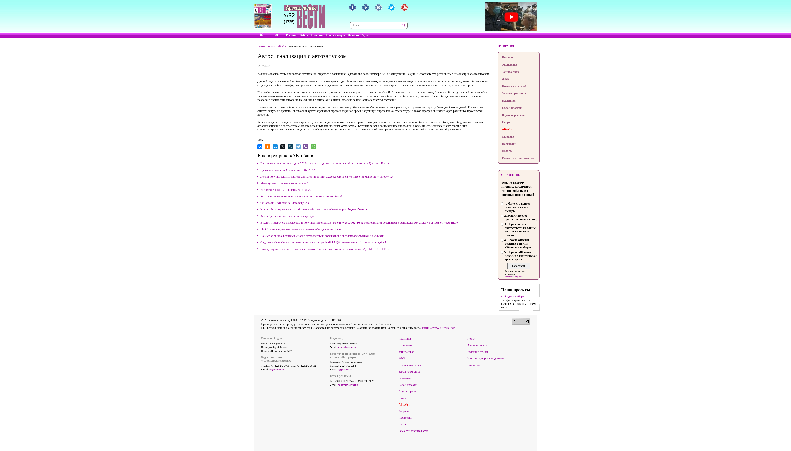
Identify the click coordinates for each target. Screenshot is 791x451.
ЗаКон (304, 35)
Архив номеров (477, 345)
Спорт (506, 122)
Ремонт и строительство (518, 158)
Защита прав (510, 72)
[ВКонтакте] (259, 146)
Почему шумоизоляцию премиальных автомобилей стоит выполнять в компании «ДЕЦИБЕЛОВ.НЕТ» (324, 249)
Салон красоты (512, 108)
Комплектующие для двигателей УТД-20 (285, 190)
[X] (282, 146)
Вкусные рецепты (513, 115)
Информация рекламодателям (485, 358)
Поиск (471, 339)
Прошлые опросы (513, 276)
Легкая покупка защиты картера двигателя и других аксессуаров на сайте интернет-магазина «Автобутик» (326, 176)
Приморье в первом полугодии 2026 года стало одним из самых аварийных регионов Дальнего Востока (325, 163)
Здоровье (508, 136)
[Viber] (305, 146)
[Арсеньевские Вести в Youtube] (404, 7)
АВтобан (507, 129)
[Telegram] (298, 146)
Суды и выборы (514, 296)
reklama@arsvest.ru (348, 384)
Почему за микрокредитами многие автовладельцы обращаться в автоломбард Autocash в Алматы (322, 236)
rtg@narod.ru (345, 369)
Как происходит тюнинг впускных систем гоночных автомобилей (301, 196)
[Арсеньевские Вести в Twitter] (391, 7)
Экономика (509, 64)
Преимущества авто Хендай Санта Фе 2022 (287, 170)
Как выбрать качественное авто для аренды (287, 216)
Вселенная (509, 100)
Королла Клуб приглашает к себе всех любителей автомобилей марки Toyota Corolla (313, 209)
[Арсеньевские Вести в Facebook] (352, 7)
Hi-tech (507, 151)
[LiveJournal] (290, 146)
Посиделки (509, 144)
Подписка (473, 365)
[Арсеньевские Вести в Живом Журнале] (365, 7)
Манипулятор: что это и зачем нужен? (284, 183)
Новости (353, 35)
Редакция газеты (477, 352)
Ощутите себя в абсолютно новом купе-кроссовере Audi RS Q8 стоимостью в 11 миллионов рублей (323, 242)
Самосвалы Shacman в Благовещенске (284, 203)
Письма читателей (514, 86)
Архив (366, 35)
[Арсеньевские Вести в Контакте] (378, 7)
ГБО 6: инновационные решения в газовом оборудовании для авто (302, 229)
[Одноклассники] (267, 146)
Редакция (317, 35)
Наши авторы (335, 35)
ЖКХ (505, 79)
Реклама (291, 35)
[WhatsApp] (313, 146)
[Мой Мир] (275, 146)
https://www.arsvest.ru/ (438, 328)
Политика (508, 57)
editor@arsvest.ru (347, 347)
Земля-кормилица (514, 93)
